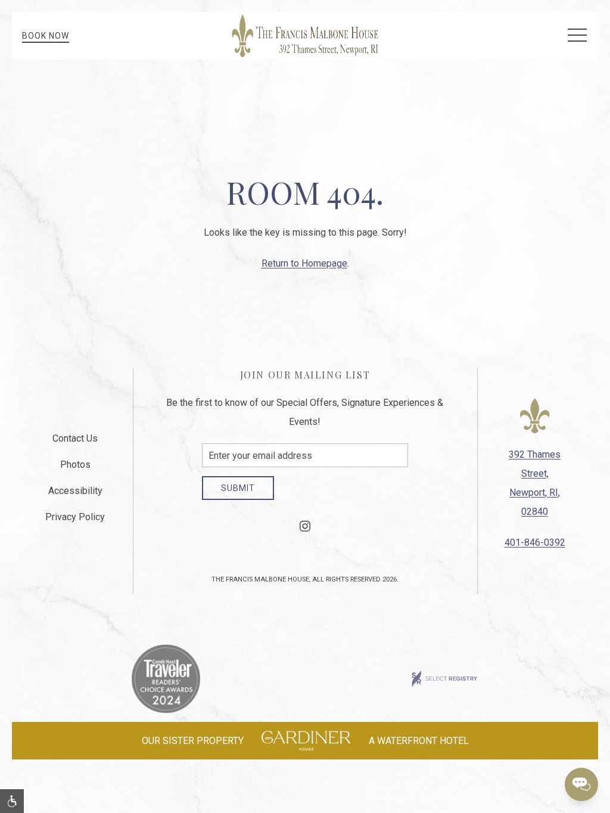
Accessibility (75, 490)
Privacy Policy (75, 517)
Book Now (45, 35)
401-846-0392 (535, 542)
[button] (577, 36)
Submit (238, 488)
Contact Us (75, 438)
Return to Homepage (304, 263)
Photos (75, 464)
